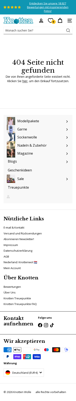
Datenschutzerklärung (18, 250)
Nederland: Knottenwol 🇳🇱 (20, 262)
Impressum (11, 245)
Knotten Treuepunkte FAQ (20, 304)
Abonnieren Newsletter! (19, 239)
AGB (6, 256)
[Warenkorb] (60, 20)
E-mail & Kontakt (14, 227)
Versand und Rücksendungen (23, 233)
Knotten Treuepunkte (17, 298)
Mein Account (12, 268)
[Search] (68, 30)
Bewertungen (12, 287)
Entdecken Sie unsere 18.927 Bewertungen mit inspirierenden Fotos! (47, 7)
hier (24, 81)
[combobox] (38, 30)
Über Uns (10, 292)
